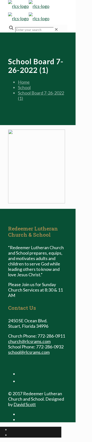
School (24, 87)
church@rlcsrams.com (29, 341)
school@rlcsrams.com (29, 352)
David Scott (24, 404)
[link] (56, 29)
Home (24, 82)
